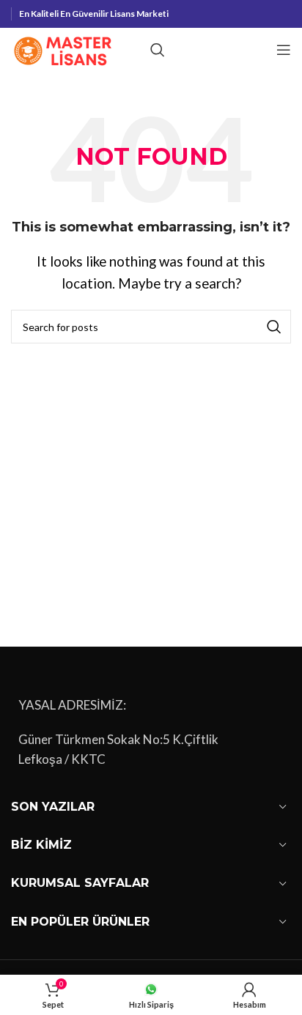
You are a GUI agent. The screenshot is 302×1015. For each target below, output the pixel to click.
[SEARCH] (274, 326)
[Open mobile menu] (283, 49)
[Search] (157, 49)
